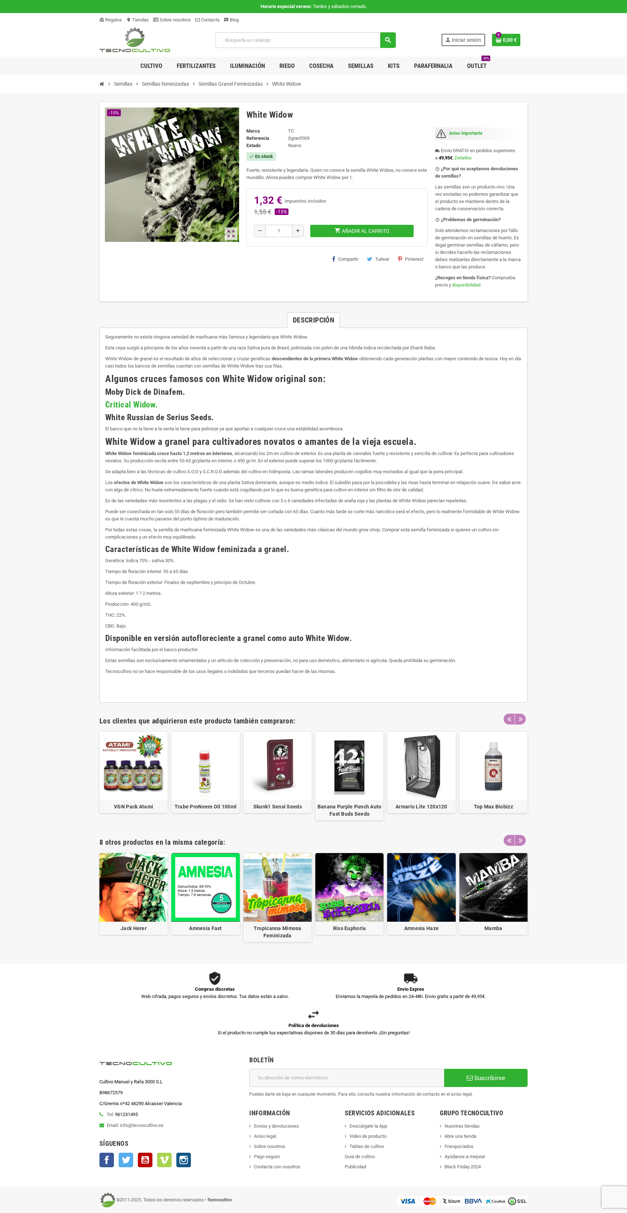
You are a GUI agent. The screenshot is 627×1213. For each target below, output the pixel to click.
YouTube (145, 1160)
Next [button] (520, 719)
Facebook (106, 1160)
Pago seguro (267, 1156)
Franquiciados (459, 1146)
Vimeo (164, 1160)
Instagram (183, 1160)
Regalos (110, 20)
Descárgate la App (368, 1126)
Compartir (348, 259)
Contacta (210, 20)
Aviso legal (265, 1136)
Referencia (257, 138)
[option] (133, 776)
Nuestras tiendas (462, 1126)
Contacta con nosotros (277, 1166)
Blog (231, 20)
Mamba (493, 928)
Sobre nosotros (175, 20)
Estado (253, 145)
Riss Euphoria (349, 928)
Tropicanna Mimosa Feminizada (278, 931)
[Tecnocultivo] (134, 39)
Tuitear (382, 259)
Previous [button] (509, 719)
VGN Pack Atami (133, 807)
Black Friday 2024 (462, 1166)
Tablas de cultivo (366, 1146)
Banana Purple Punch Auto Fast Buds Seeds (349, 810)
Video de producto (367, 1136)
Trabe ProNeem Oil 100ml (206, 807)
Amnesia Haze (421, 928)
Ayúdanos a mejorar (464, 1156)
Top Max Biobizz (493, 807)
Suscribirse (489, 1078)
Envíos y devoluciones (276, 1126)
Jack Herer (133, 928)
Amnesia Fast (205, 928)
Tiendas (137, 20)
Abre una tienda (460, 1136)
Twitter (126, 1160)
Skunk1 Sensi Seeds (277, 807)
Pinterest (414, 259)
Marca (253, 131)
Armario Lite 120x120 (421, 807)
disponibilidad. (466, 285)
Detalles (463, 158)
